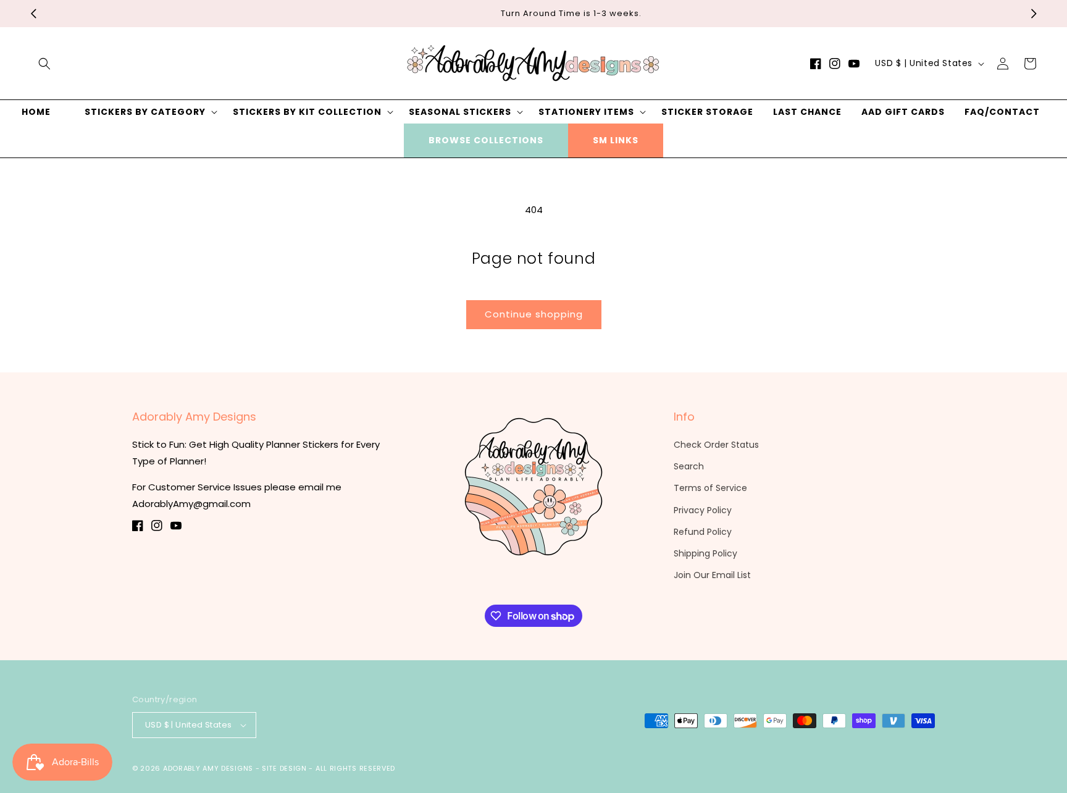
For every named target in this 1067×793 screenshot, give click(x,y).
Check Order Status (716, 444)
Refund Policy (703, 532)
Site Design (284, 768)
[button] (44, 63)
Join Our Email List (712, 575)
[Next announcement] (1033, 13)
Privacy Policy (703, 510)
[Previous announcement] (33, 13)
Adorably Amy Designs (208, 768)
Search (689, 466)
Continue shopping (534, 314)
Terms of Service (710, 488)
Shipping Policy (705, 553)
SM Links (615, 140)
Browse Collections (486, 140)
